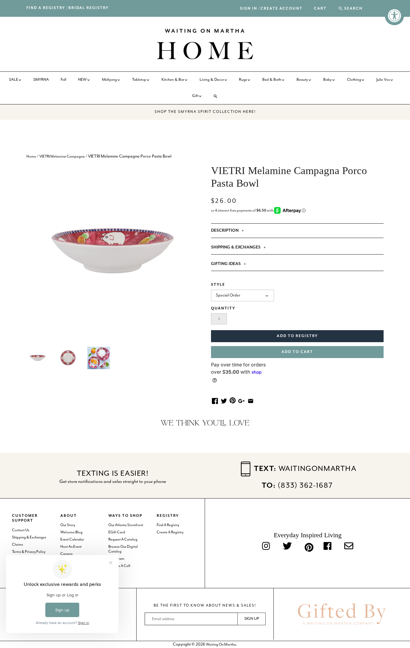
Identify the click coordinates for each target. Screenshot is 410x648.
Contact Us (20, 530)
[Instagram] (266, 546)
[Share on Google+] (241, 401)
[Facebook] (327, 546)
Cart (320, 9)
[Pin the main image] (233, 400)
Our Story (67, 525)
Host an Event (71, 546)
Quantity (223, 308)
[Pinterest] (308, 546)
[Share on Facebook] (215, 401)
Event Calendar (72, 539)
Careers (66, 554)
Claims (17, 544)
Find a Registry (45, 8)
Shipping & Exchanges (29, 537)
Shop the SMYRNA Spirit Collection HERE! (205, 112)
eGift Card (116, 532)
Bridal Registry (88, 8)
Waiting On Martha (221, 644)
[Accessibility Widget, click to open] (394, 15)
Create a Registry (170, 532)
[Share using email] (251, 401)
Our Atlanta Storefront (125, 525)
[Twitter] (287, 546)
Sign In (248, 8)
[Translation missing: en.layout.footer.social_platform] (348, 546)
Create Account (282, 8)
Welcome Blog (71, 532)
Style (218, 284)
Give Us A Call (119, 566)
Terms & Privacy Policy (28, 552)
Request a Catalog (122, 539)
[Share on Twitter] (224, 401)
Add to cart (297, 352)
